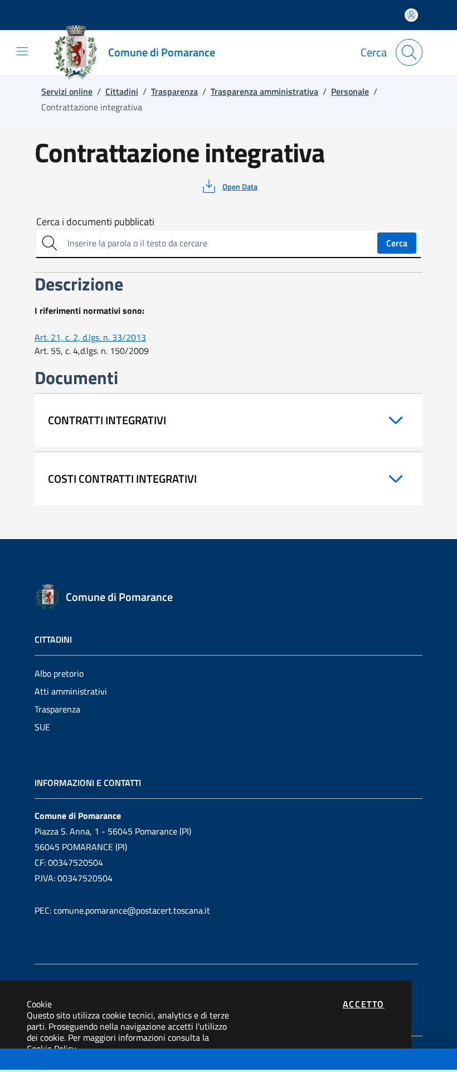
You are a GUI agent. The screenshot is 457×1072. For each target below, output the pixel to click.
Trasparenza (57, 709)
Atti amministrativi (71, 691)
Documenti (28, 1060)
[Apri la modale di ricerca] (409, 52)
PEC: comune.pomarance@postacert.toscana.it (122, 910)
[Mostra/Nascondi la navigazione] (22, 51)
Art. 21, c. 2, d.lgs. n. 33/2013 (90, 337)
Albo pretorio (59, 673)
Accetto (364, 1004)
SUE (42, 727)
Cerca (396, 243)
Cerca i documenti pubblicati (95, 221)
